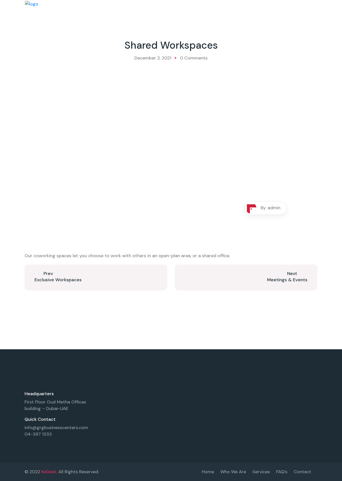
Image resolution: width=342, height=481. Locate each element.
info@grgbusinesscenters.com (56, 428)
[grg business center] (31, 3)
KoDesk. (49, 472)
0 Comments (194, 58)
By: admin (270, 208)
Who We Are (233, 472)
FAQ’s (281, 472)
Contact (302, 472)
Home (208, 472)
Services (261, 472)
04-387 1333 (38, 434)
